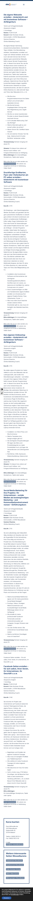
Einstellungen (15, 894)
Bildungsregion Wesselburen (15, 878)
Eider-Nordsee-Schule (13, 869)
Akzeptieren (7, 898)
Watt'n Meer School (12, 873)
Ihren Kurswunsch (9, 164)
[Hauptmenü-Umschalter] (24, 4)
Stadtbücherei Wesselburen (14, 865)
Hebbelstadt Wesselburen (14, 860)
